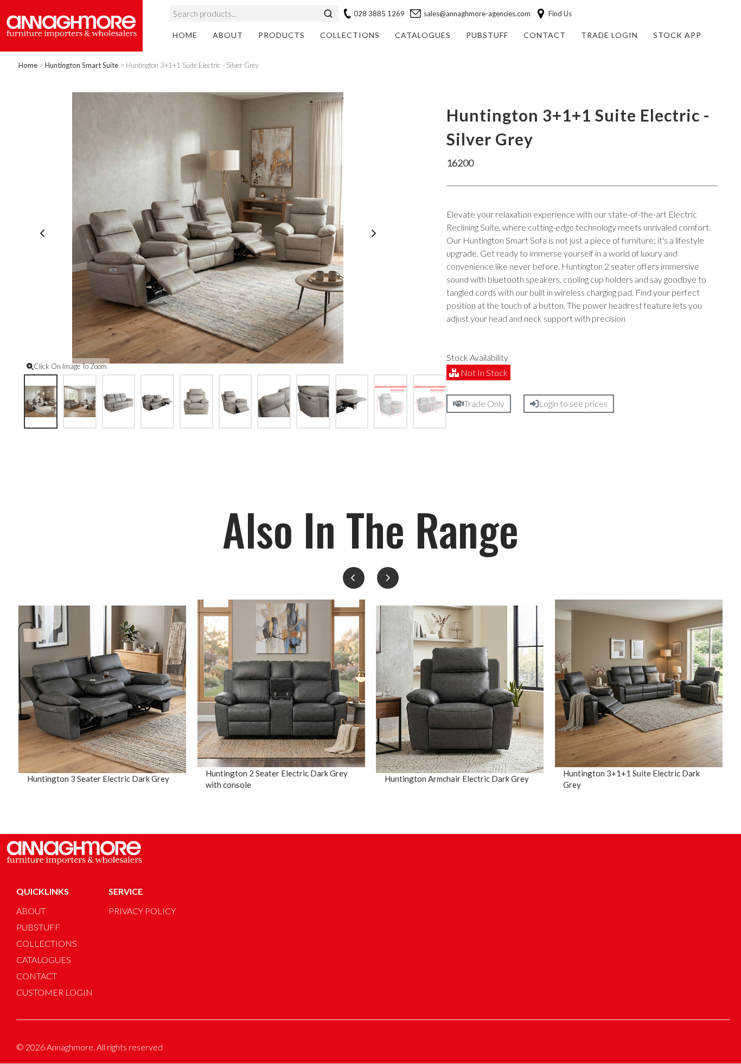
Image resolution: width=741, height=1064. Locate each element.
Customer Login (54, 992)
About (228, 35)
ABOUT (31, 911)
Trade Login (609, 35)
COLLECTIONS (46, 943)
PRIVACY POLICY (142, 911)
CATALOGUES (43, 959)
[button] (354, 578)
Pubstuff (487, 35)
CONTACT (36, 976)
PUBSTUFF (38, 927)
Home (185, 35)
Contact (544, 35)
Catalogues (423, 35)
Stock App (677, 35)
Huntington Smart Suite (81, 65)
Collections (350, 35)
